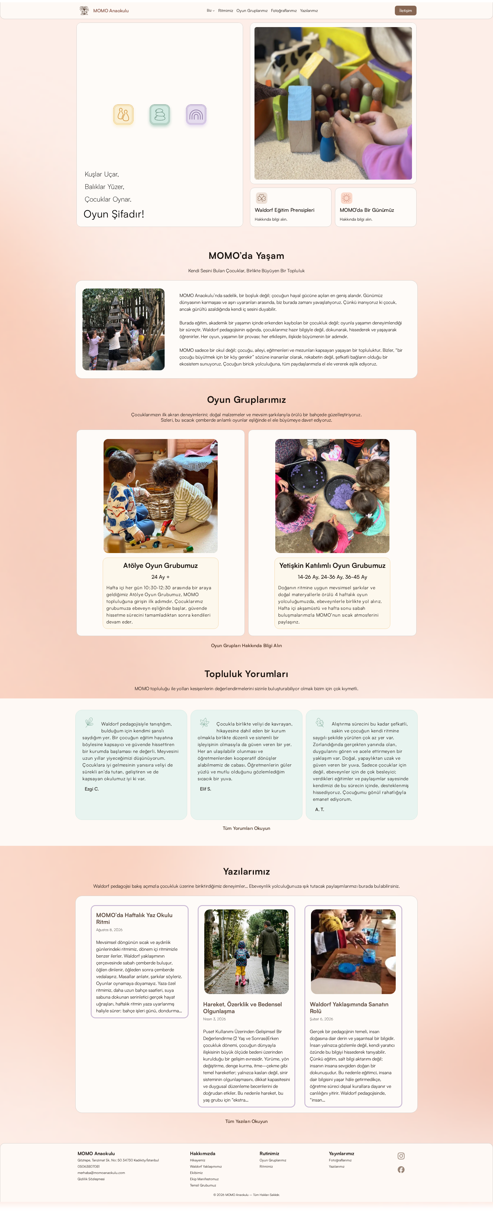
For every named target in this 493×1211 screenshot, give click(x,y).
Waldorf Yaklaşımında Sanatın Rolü (349, 1008)
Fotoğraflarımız (340, 1160)
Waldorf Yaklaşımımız (206, 1166)
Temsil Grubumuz (203, 1185)
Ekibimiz (196, 1173)
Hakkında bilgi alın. (271, 219)
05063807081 (89, 1166)
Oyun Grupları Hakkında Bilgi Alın (246, 645)
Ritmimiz (266, 1166)
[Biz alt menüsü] (214, 10)
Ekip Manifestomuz (204, 1179)
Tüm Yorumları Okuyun (246, 828)
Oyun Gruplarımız (273, 1160)
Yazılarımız (336, 1166)
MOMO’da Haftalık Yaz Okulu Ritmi (134, 918)
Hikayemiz (197, 1160)
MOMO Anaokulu (111, 10)
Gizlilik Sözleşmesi (91, 1179)
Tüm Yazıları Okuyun (246, 1121)
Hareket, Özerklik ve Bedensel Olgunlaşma (242, 1008)
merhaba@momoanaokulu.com (101, 1173)
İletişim (405, 10)
